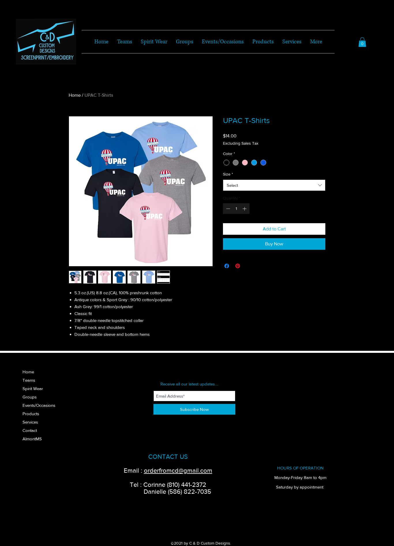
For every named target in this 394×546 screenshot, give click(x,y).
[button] (362, 42)
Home (75, 95)
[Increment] (245, 209)
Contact (29, 430)
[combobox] (274, 185)
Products (30, 413)
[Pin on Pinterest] (237, 265)
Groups (29, 396)
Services (30, 422)
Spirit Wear (32, 388)
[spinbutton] (236, 209)
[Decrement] (227, 209)
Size (228, 174)
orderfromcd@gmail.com (178, 470)
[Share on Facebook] (226, 265)
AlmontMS (32, 438)
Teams (28, 380)
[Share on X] (248, 265)
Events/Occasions (38, 405)
